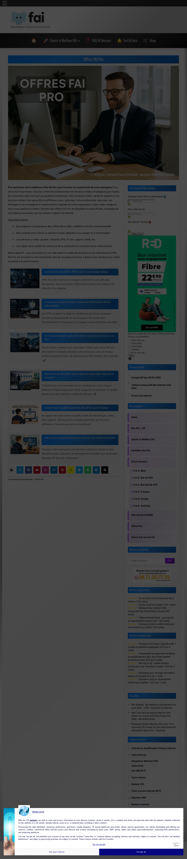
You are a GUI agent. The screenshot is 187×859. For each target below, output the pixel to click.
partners (33, 820)
